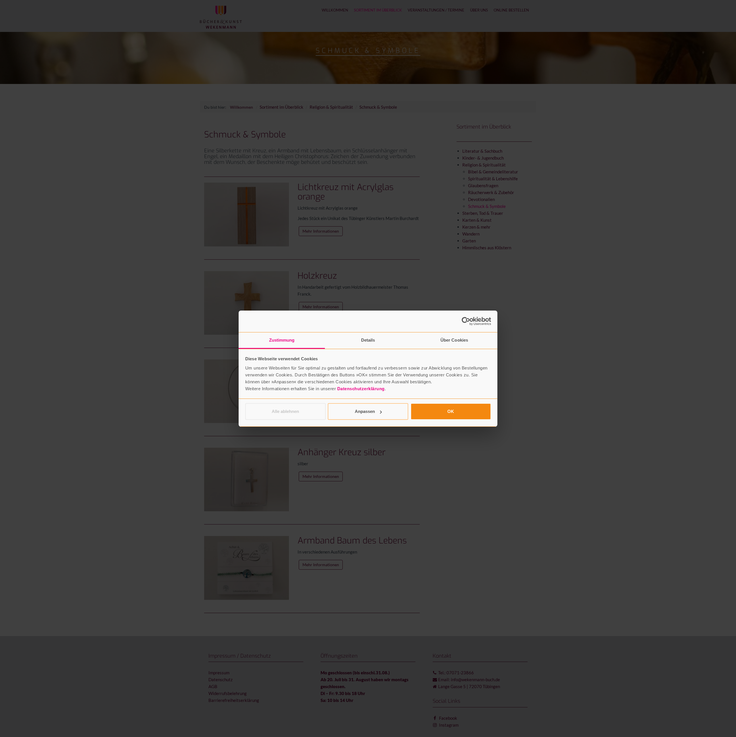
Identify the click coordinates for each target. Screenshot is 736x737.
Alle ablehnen (285, 411)
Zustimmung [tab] (282, 340)
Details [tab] (368, 340)
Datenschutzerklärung (361, 388)
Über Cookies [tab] (454, 340)
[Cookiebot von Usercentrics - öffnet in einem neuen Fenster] (466, 321)
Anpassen (365, 411)
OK (450, 411)
